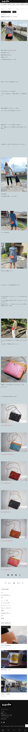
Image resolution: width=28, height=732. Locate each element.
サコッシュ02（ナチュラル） (7, 540)
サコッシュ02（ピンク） (6, 569)
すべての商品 (3, 4)
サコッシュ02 (13, 50)
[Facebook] (8, 575)
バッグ (17, 4)
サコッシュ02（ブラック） (6, 425)
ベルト (14, 4)
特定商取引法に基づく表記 (6, 715)
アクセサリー (22, 4)
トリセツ (3, 711)
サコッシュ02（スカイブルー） (7, 454)
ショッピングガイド (5, 716)
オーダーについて (4, 709)
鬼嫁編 (14, 11)
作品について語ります (6, 11)
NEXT (18, 583)
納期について (4, 713)
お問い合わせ (4, 718)
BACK (9, 583)
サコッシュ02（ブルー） (6, 511)
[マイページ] (3, 730)
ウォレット (9, 4)
